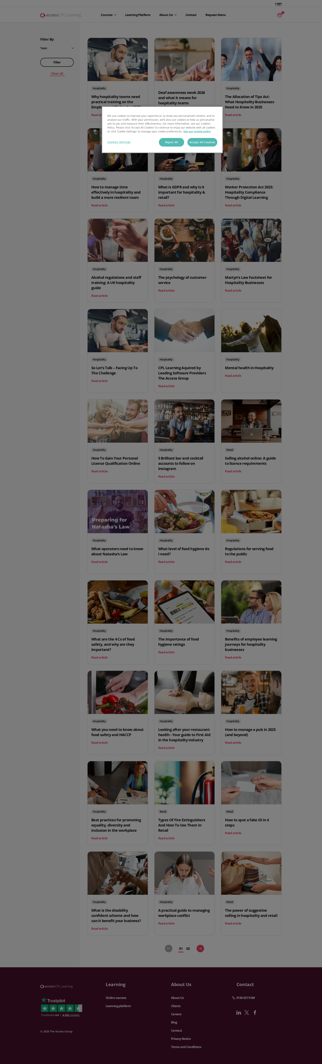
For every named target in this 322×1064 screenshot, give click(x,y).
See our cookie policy (197, 131)
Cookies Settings (119, 142)
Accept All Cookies (202, 142)
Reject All (171, 142)
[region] (162, 129)
